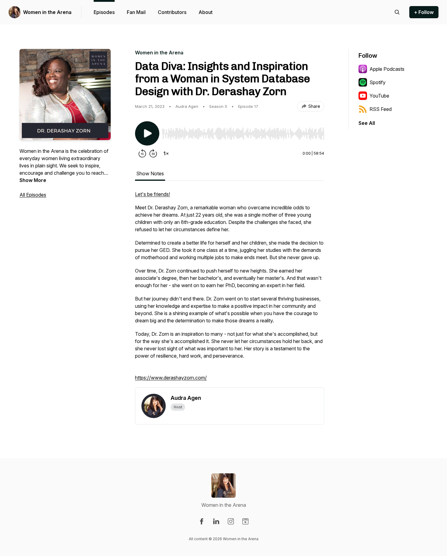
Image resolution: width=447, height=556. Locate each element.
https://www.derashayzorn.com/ (171, 378)
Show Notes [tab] (150, 173)
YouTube (379, 96)
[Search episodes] (397, 12)
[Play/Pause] (147, 133)
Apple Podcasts (386, 69)
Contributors (172, 12)
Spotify (377, 82)
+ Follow (424, 12)
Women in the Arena (47, 12)
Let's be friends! (152, 194)
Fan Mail (136, 12)
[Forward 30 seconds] (153, 153)
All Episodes (32, 195)
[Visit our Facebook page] (202, 521)
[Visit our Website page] (245, 521)
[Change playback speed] (166, 153)
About (206, 12)
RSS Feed (380, 109)
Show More (32, 180)
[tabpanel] (229, 288)
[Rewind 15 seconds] (142, 153)
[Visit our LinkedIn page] (216, 521)
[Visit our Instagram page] (231, 521)
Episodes (104, 12)
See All (367, 123)
